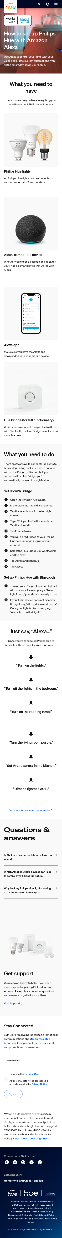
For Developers (44, 1201)
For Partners (16, 1205)
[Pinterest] (23, 1162)
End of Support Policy (44, 1215)
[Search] (39, 4)
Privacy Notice (39, 1084)
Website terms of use (20, 1211)
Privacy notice (45, 1205)
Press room (50, 1218)
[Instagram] (15, 1162)
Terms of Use (31, 1073)
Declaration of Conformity (20, 1215)
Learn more (31, 1047)
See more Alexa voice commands (29, 810)
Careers (31, 1222)
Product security (28, 1201)
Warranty (15, 1201)
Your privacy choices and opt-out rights (31, 1208)
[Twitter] (31, 1162)
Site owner (38, 1218)
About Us (11, 1218)
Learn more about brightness (31, 1138)
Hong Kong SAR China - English (23, 1180)
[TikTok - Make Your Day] (40, 1162)
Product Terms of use (41, 1211)
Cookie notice (30, 1205)
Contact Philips (24, 1218)
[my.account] (48, 4)
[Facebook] (6, 1162)
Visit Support (12, 1003)
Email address (13, 1060)
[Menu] (56, 4)
